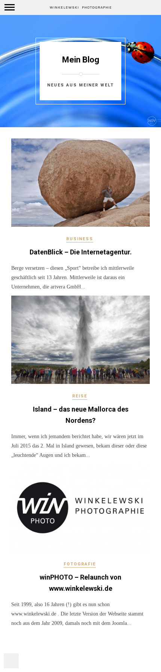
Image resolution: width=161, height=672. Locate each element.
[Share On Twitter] (25, 640)
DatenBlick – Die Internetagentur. (81, 252)
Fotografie (80, 564)
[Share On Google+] (47, 640)
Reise (79, 396)
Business (79, 238)
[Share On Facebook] (14, 640)
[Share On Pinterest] (36, 640)
